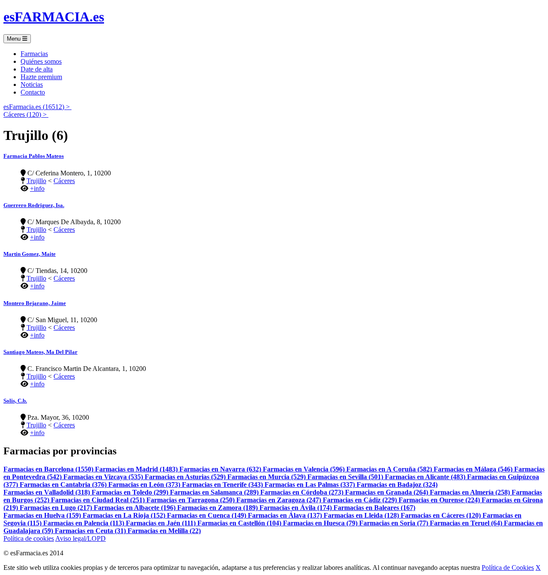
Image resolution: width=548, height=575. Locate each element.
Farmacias (34, 53)
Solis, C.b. (15, 400)
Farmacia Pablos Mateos (33, 156)
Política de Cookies (508, 567)
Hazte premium (41, 76)
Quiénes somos (41, 61)
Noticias (32, 84)
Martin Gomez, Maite (29, 254)
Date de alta (37, 69)
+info (37, 188)
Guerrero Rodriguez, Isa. (33, 205)
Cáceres (64, 180)
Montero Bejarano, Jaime (34, 303)
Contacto (33, 92)
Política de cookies (28, 538)
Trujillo (36, 180)
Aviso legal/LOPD (80, 538)
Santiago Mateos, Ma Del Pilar (40, 352)
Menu (14, 39)
